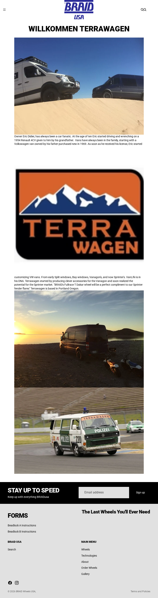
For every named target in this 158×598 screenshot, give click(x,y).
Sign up (140, 492)
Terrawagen (32, 281)
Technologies (89, 555)
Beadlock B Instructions (22, 531)
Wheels (85, 549)
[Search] (142, 9)
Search (12, 549)
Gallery (85, 573)
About (85, 561)
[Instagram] (16, 582)
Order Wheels (89, 567)
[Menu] (4, 9)
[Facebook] (10, 582)
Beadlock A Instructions (22, 525)
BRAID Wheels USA (25, 591)
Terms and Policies (140, 591)
